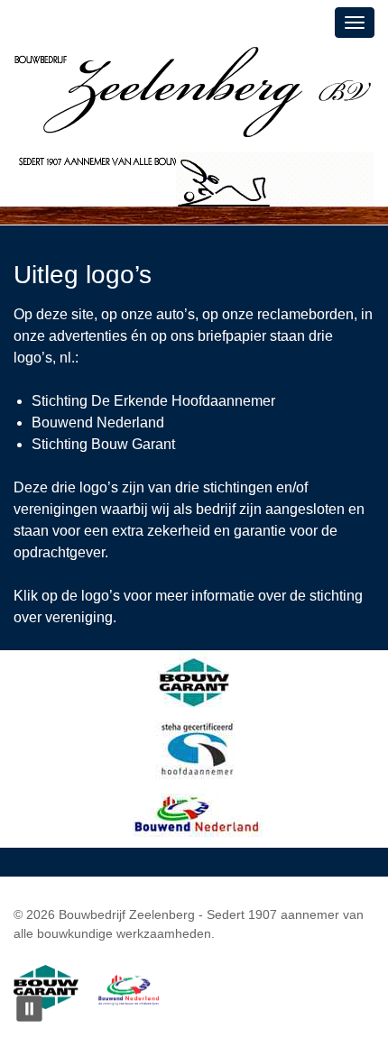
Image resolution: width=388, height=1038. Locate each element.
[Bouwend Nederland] (194, 814)
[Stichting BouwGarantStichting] (194, 682)
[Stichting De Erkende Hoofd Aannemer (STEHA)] (194, 748)
